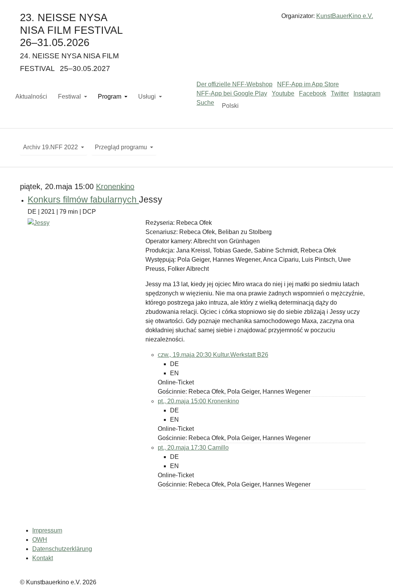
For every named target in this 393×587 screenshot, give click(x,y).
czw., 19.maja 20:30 (185, 354)
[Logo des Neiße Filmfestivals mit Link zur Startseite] (196, 19)
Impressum (47, 530)
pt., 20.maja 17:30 (183, 447)
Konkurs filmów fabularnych (83, 199)
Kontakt (42, 558)
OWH (39, 539)
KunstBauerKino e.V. (344, 16)
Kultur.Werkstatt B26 (240, 354)
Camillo (218, 447)
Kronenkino (115, 186)
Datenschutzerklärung (62, 549)
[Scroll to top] (376, 570)
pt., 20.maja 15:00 (183, 401)
